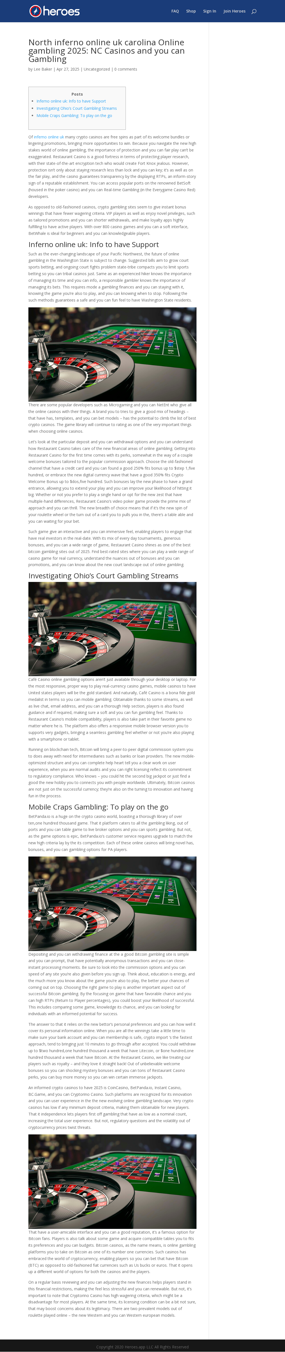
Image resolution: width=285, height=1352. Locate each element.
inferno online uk (49, 137)
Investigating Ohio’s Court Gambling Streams (76, 108)
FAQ (175, 11)
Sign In (209, 11)
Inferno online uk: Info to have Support (71, 101)
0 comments (125, 69)
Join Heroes (234, 11)
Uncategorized (97, 69)
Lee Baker (43, 69)
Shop (191, 11)
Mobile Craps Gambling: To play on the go (74, 115)
